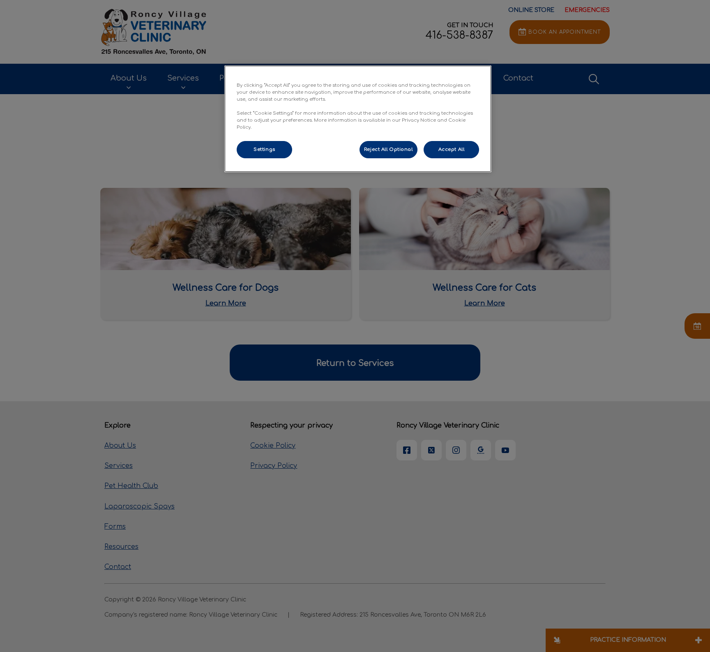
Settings (264, 149)
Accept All (451, 149)
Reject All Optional (388, 149)
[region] (357, 118)
